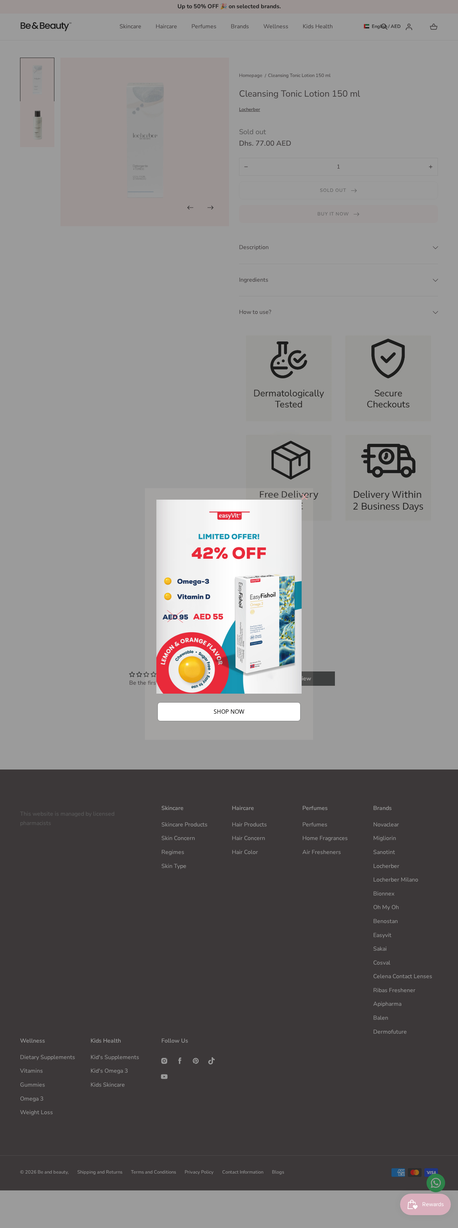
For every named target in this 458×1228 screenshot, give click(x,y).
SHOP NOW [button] (229, 711)
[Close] (304, 496)
